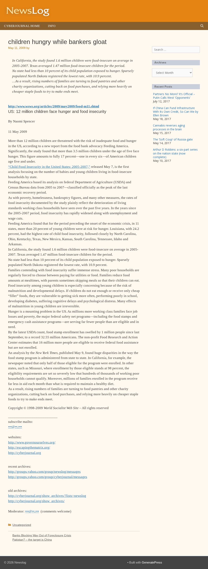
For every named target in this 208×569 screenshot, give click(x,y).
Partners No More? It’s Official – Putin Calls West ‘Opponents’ (174, 96)
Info (51, 26)
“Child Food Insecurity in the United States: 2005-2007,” (49, 167)
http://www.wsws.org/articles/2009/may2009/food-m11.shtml (53, 106)
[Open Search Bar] (202, 26)
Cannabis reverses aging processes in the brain (169, 127)
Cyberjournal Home (22, 26)
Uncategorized (21, 524)
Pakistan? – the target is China (32, 539)
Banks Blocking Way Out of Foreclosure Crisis (41, 535)
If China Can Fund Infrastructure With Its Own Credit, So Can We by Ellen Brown (175, 111)
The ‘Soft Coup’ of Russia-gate (173, 139)
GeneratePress (152, 562)
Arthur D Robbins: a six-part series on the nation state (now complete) (175, 153)
